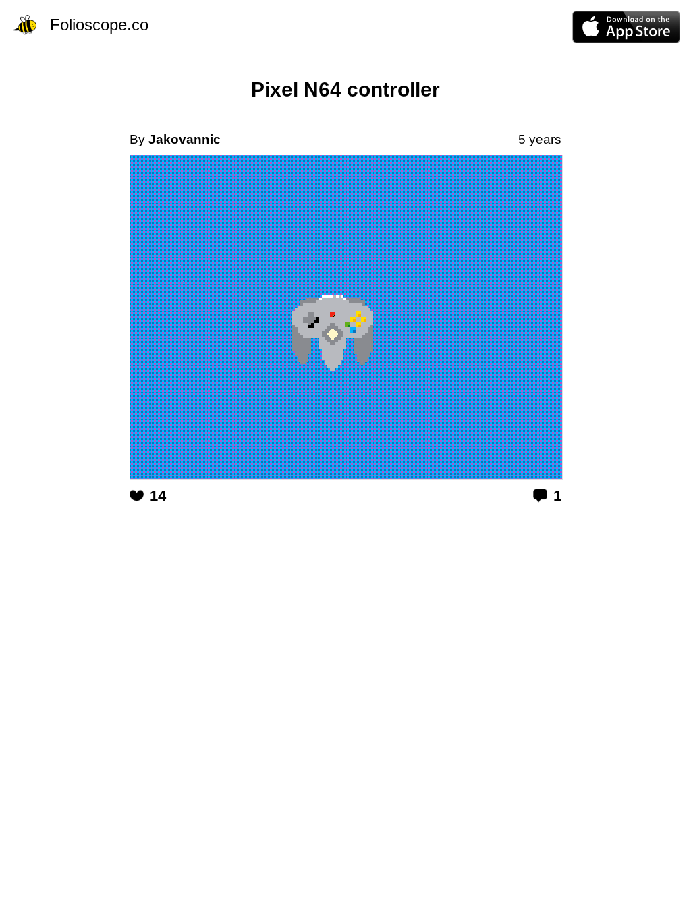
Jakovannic (184, 139)
